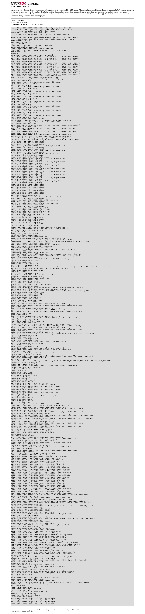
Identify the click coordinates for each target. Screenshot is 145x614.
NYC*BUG (27, 6)
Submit (19, 6)
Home (13, 6)
